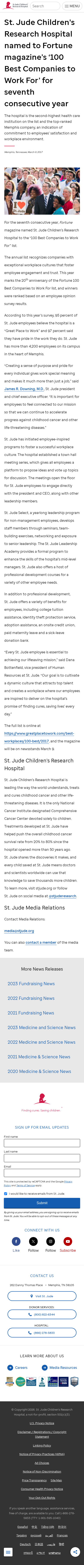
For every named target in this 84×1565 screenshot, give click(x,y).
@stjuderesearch (62, 896)
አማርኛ (41, 1553)
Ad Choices (42, 1463)
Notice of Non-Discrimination (42, 1471)
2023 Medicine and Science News (42, 1027)
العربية (49, 1535)
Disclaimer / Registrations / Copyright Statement (41, 1434)
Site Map (56, 1480)
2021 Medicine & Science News (39, 1057)
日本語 (39, 1544)
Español (22, 1527)
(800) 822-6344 (44, 1314)
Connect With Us (42, 1230)
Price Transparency (34, 1480)
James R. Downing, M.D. (24, 388)
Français (62, 1535)
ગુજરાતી (28, 1553)
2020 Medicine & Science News (39, 1071)
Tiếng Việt (47, 1527)
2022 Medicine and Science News (41, 1042)
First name (11, 1137)
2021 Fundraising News (31, 1013)
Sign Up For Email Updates (42, 1127)
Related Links (8, 1552)
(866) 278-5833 (44, 1333)
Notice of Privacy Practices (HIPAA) (42, 1454)
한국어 (62, 1527)
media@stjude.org (19, 930)
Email (7, 1166)
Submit (42, 1203)
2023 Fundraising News (31, 983)
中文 (34, 1527)
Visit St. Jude (44, 1296)
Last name (10, 1151)
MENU (75, 6)
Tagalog (21, 1535)
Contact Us (42, 1275)
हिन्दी (61, 1544)
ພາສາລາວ (55, 1553)
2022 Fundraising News (31, 998)
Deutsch (25, 1544)
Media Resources (63, 1367)
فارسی (51, 1544)
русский (36, 1535)
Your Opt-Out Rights (42, 1498)
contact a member (41, 942)
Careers (21, 1367)
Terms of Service (25, 1185)
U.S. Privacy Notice (42, 1423)
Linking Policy (42, 1445)
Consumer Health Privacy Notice (42, 1489)
